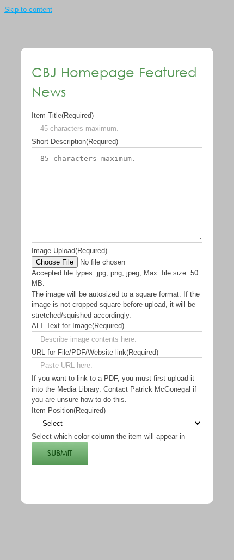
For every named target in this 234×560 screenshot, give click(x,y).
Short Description (75, 141)
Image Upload (69, 251)
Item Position (69, 410)
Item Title (63, 115)
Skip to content (28, 9)
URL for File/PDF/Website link (95, 352)
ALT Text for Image (78, 326)
